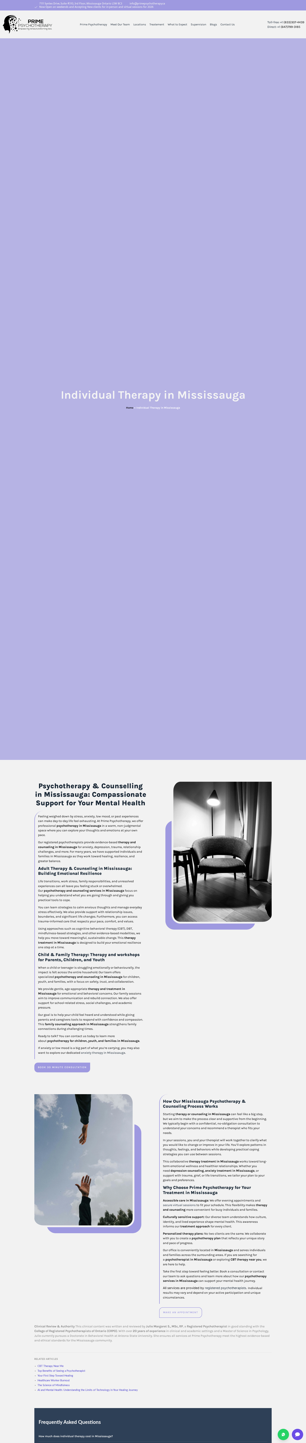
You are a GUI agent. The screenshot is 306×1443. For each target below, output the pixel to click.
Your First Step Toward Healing (55, 1375)
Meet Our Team (120, 24)
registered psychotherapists (225, 1288)
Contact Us (227, 24)
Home (129, 407)
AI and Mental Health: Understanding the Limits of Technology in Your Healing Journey (88, 1390)
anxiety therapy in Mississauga (103, 1052)
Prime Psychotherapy (93, 24)
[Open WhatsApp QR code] (283, 1434)
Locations (139, 24)
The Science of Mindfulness (54, 1385)
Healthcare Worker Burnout (54, 1380)
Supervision (198, 24)
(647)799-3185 (290, 27)
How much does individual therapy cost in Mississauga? (76, 1436)
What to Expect (177, 24)
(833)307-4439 (294, 22)
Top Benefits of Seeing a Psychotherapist (61, 1371)
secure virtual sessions (179, 1205)
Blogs (213, 24)
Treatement (156, 24)
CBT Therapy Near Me (51, 1366)
